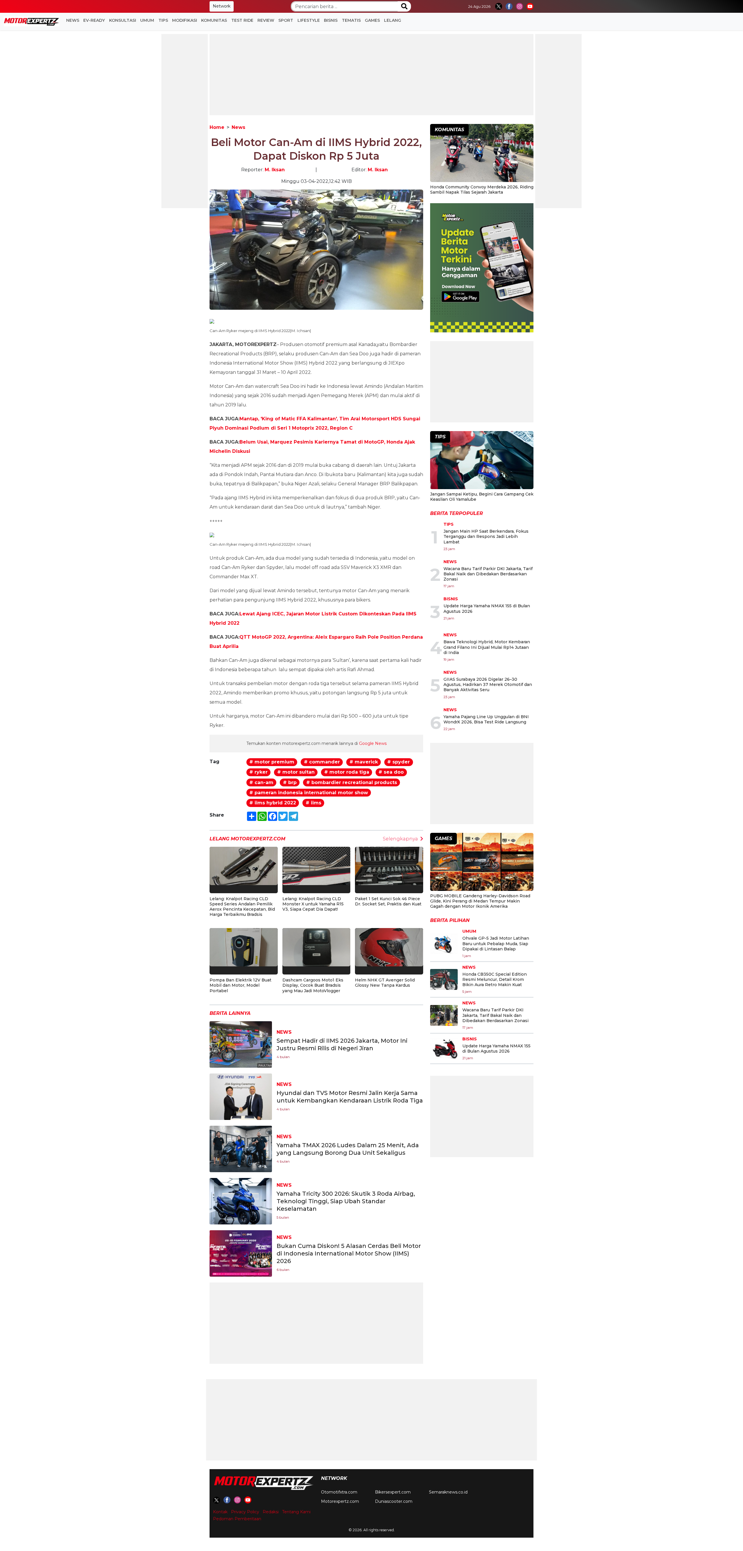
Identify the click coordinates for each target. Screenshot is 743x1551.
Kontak (220, 1511)
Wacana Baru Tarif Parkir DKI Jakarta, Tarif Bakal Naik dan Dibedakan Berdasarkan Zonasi (488, 574)
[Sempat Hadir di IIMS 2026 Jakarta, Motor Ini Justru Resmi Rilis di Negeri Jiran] (241, 1044)
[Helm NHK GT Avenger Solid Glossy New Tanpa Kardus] (389, 947)
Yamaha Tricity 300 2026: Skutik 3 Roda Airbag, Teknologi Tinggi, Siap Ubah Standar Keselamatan (346, 1201)
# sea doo (391, 772)
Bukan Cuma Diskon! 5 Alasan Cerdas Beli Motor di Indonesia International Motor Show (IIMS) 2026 (349, 1253)
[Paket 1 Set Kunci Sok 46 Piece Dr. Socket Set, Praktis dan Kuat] (389, 865)
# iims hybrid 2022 (272, 803)
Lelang (392, 20)
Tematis (351, 20)
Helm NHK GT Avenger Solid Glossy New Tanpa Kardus (385, 982)
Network (221, 6)
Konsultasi (122, 20)
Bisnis (331, 20)
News (72, 20)
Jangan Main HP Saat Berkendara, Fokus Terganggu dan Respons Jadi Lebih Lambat (486, 536)
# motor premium (271, 762)
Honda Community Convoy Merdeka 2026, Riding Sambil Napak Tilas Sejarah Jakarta (481, 189)
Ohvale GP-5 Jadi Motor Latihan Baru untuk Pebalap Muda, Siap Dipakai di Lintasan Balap (495, 943)
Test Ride (242, 20)
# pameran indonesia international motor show (308, 792)
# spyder (398, 762)
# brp (290, 782)
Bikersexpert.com (393, 1492)
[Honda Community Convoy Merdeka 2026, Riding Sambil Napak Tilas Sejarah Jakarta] (481, 153)
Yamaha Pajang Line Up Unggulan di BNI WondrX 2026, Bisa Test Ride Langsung (486, 719)
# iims (313, 803)
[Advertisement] (184, 121)
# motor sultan (296, 772)
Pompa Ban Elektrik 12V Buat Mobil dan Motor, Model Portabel (240, 985)
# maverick (363, 762)
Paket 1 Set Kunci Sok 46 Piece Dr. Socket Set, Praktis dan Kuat (388, 901)
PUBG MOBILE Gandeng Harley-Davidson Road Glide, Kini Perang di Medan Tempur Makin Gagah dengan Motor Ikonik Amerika (480, 901)
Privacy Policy (245, 1511)
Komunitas (214, 20)
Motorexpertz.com (340, 1501)
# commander (322, 762)
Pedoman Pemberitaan (237, 1518)
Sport (285, 20)
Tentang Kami (296, 1511)
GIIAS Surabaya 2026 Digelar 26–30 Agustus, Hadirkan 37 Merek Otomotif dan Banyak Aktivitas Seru (487, 684)
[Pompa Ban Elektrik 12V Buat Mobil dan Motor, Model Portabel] (244, 947)
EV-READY (94, 20)
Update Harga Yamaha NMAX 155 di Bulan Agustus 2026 (496, 1048)
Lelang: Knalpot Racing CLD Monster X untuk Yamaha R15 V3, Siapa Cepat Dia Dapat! (313, 904)
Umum (147, 20)
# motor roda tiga (346, 772)
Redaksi (271, 1511)
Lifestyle (308, 20)
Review (265, 20)
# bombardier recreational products (351, 782)
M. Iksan (275, 169)
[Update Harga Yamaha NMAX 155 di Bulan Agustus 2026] (444, 1048)
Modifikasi (184, 20)
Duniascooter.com (393, 1501)
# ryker (258, 772)
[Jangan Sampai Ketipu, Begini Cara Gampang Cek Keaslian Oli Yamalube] (481, 461)
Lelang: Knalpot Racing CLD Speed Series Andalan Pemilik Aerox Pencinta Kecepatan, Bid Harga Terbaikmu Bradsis (242, 906)
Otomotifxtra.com (339, 1492)
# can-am (261, 782)
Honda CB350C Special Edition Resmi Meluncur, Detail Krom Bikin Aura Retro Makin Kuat (494, 979)
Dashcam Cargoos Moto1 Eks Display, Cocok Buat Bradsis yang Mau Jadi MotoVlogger (312, 985)
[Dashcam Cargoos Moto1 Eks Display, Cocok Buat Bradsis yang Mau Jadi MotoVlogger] (316, 947)
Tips (163, 20)
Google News (373, 743)
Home (217, 127)
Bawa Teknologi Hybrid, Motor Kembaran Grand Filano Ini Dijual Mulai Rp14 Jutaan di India (486, 647)
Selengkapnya (400, 839)
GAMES (372, 20)
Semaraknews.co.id (448, 1492)
